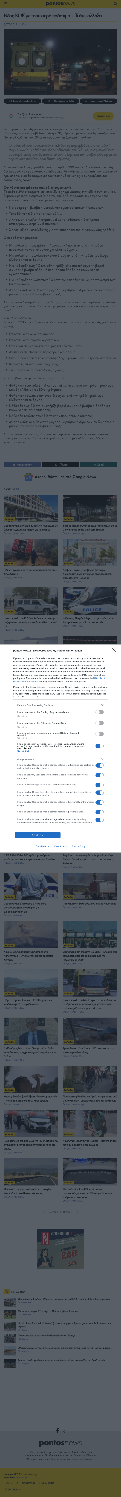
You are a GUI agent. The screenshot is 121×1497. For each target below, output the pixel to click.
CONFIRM (38, 835)
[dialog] (60, 748)
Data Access (60, 846)
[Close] (115, 651)
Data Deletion (42, 846)
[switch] (99, 712)
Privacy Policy (78, 846)
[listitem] (60, 705)
